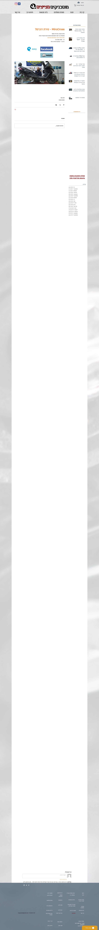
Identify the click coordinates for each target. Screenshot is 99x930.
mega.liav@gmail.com (23, 911)
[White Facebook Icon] (29, 883)
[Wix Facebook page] (19, 3)
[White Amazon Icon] (26, 883)
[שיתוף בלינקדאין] (56, 105)
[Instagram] (16, 3)
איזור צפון (63, 97)
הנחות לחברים (62, 99)
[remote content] (40, 89)
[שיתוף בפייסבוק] (64, 105)
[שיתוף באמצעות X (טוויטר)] (60, 105)
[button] (79, 5)
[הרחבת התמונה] (42, 49)
